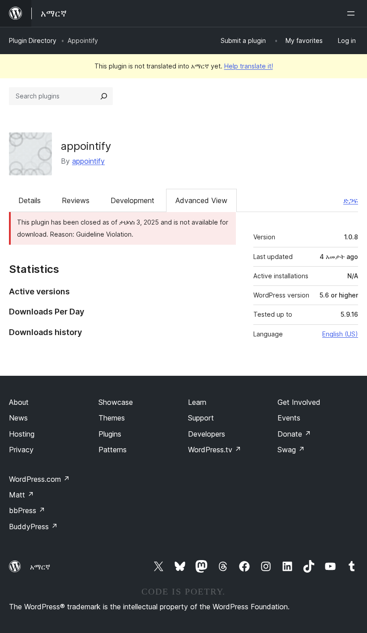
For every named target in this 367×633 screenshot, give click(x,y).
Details (29, 200)
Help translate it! (248, 66)
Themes (111, 417)
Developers (206, 433)
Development (132, 200)
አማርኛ (40, 566)
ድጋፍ (350, 200)
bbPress (27, 510)
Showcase (115, 402)
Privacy (21, 449)
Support (201, 417)
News (18, 417)
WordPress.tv (214, 449)
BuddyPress (33, 526)
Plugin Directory (32, 40)
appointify (86, 146)
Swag (291, 449)
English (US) (340, 334)
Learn (197, 402)
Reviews (76, 200)
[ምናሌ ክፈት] (352, 13)
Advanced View (201, 200)
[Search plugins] (104, 96)
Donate (294, 433)
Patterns (112, 449)
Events (288, 417)
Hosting (21, 433)
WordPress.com (39, 479)
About (19, 402)
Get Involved (298, 402)
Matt (21, 494)
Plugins (109, 433)
